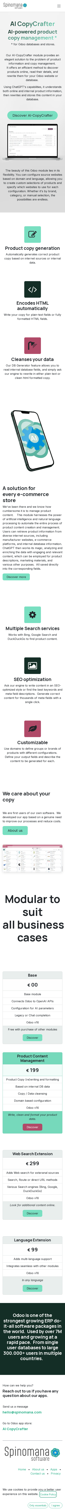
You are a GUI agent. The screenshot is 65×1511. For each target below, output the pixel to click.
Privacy (56, 1473)
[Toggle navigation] (58, 5)
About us (15, 830)
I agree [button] (56, 1505)
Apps (53, 1469)
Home (22, 1469)
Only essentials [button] (37, 1505)
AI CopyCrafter (15, 1428)
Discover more (16, 577)
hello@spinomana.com (22, 1412)
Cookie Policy (48, 1494)
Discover (32, 1037)
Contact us (38, 1473)
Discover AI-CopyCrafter (32, 115)
